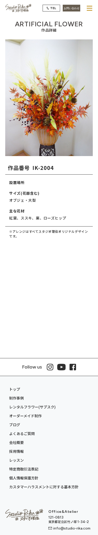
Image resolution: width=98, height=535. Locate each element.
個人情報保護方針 (23, 477)
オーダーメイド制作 (25, 415)
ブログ (14, 424)
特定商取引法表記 (23, 469)
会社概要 (16, 442)
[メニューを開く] (89, 8)
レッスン (16, 460)
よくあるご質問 (22, 433)
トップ (14, 389)
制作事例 (16, 398)
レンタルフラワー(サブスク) (32, 406)
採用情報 (16, 451)
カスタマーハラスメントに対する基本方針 (44, 486)
